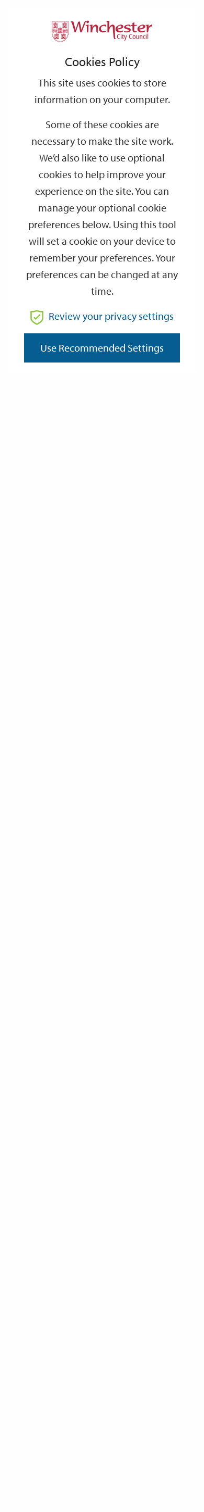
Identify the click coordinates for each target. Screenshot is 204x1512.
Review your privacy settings (111, 315)
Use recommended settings (102, 347)
